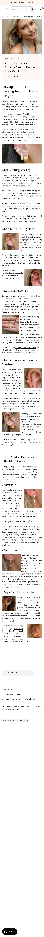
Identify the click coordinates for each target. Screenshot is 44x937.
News (8, 16)
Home (3, 16)
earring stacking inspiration (25, 347)
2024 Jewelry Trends (9, 720)
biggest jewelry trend (31, 119)
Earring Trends (23, 720)
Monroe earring (22, 260)
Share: (7, 76)
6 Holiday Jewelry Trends (11, 694)
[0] (40, 9)
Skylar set (33, 322)
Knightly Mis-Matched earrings (21, 584)
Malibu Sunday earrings (28, 137)
